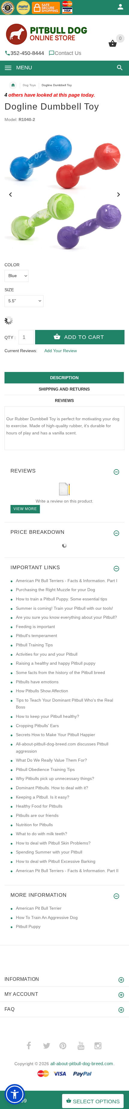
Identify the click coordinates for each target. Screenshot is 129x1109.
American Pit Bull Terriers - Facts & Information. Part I (66, 580)
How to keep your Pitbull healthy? (47, 716)
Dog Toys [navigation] (29, 85)
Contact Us (68, 53)
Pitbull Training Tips (34, 644)
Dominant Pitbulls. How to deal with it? (52, 787)
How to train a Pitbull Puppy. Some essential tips (61, 599)
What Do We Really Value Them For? (51, 760)
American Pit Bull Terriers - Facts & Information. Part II (67, 870)
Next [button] (118, 194)
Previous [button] (10, 194)
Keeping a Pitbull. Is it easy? (42, 797)
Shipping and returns (64, 389)
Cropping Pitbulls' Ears (37, 725)
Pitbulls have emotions (37, 681)
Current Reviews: (20, 350)
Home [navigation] (13, 85)
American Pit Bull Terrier (39, 908)
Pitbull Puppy (28, 926)
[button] (119, 67)
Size (9, 289)
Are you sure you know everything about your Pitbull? (66, 617)
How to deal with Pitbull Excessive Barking (55, 861)
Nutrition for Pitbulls (34, 824)
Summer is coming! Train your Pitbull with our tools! (64, 608)
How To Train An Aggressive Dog (47, 917)
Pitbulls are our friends (37, 815)
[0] (112, 46)
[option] (64, 192)
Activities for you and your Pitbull (46, 654)
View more (25, 509)
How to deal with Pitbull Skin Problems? (53, 843)
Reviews (64, 400)
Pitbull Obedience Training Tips (45, 769)
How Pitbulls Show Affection (42, 690)
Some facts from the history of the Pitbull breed (60, 672)
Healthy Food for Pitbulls (39, 806)
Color (12, 264)
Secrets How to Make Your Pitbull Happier (55, 734)
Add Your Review (60, 350)
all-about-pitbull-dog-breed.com (81, 1063)
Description (64, 377)
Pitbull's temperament (36, 635)
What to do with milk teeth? (41, 833)
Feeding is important (35, 626)
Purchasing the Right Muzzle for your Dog (55, 589)
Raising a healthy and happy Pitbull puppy (55, 663)
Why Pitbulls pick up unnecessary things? (55, 778)
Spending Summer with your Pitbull (49, 852)
